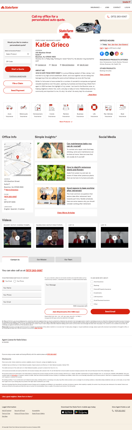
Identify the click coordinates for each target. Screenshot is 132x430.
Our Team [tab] (68, 260)
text (106, 48)
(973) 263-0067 (10, 197)
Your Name (7, 288)
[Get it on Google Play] (81, 412)
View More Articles (66, 213)
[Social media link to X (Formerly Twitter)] (112, 54)
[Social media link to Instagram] (117, 54)
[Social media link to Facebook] (102, 54)
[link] (9, 7)
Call (101, 48)
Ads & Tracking (6, 410)
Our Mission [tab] (42, 260)
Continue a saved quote (17, 76)
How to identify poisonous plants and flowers (79, 168)
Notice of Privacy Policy (22, 413)
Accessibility (36, 410)
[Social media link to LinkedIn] (107, 54)
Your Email (8, 281)
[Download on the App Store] (67, 412)
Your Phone (20, 281)
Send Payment (17, 90)
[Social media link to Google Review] (122, 54)
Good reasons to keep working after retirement (80, 189)
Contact (117, 7)
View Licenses (105, 74)
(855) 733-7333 (38, 328)
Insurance (95, 7)
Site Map (5, 416)
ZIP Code (9, 61)
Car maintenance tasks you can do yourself (79, 145)
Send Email (110, 312)
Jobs (107, 7)
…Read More (92, 94)
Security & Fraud (20, 410)
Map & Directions (12, 190)
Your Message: (51, 285)
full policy (14, 375)
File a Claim (17, 83)
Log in (127, 7)
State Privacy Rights (38, 413)
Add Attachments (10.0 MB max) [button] (66, 312)
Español (125, 2)
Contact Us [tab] (15, 260)
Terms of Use (6, 413)
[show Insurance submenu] (100, 7)
